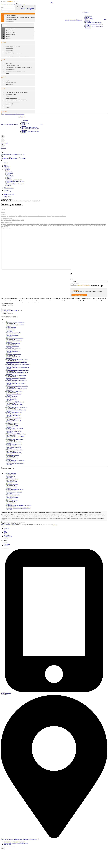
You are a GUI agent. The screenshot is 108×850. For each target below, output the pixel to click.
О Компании (9, 172)
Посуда (7, 80)
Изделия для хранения (11, 82)
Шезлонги (8, 38)
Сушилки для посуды (44, 224)
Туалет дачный (9, 103)
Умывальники (9, 105)
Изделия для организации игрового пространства (17, 55)
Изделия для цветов (10, 69)
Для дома (17, 216)
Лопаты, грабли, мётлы (11, 98)
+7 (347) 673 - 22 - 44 (6, 693)
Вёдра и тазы (9, 63)
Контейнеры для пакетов (90, 224)
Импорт (5, 111)
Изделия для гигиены (11, 15)
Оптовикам (10, 1)
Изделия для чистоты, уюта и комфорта (15, 71)
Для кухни (22, 216)
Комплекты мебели (10, 32)
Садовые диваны (10, 28)
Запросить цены (79, 295)
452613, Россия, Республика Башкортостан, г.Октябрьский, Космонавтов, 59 (20, 839)
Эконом (64, 216)
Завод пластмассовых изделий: (8, 524)
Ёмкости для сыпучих (69, 225)
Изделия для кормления (11, 19)
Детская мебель (9, 48)
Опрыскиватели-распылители (13, 101)
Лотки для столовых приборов (13, 225)
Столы (8, 36)
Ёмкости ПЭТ (64, 224)
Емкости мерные (60, 225)
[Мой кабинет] (18, 7)
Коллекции (3, 216)
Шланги (7, 107)
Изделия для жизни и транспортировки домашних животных (20, 17)
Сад (4, 88)
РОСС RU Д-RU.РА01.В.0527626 (9, 310)
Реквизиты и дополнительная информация (14, 841)
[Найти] (1, 9)
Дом (4, 59)
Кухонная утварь (10, 84)
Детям (4, 42)
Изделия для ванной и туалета (13, 65)
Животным (5, 11)
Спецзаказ (3, 1)
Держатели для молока (91, 225)
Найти (2, 848)
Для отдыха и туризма (56, 216)
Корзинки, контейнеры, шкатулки (14, 53)
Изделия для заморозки (55, 224)
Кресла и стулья (10, 30)
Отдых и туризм (8, 536)
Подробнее (9, 326)
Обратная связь (7, 844)
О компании (7, 544)
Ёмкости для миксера (80, 225)
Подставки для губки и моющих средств (11, 224)
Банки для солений (40, 225)
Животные (6, 533)
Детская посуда (9, 50)
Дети (5, 529)
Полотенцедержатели (73, 224)
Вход (51, 2)
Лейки (7, 96)
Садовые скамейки (10, 34)
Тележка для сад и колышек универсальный (16, 100)
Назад (7, 170)
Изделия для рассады (11, 94)
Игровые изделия (10, 51)
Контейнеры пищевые (50, 225)
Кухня (4, 76)
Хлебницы (81, 224)
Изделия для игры (10, 21)
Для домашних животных (31, 216)
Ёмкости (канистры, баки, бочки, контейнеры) (17, 92)
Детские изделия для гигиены (13, 46)
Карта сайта (54, 524)
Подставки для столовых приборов (30, 224)
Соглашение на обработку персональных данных (16, 843)
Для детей (8, 216)
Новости (6, 542)
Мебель (5, 25)
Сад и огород (7, 535)
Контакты (16, 1)
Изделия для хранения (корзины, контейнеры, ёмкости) (19, 67)
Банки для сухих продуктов (28, 225)
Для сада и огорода (42, 216)
